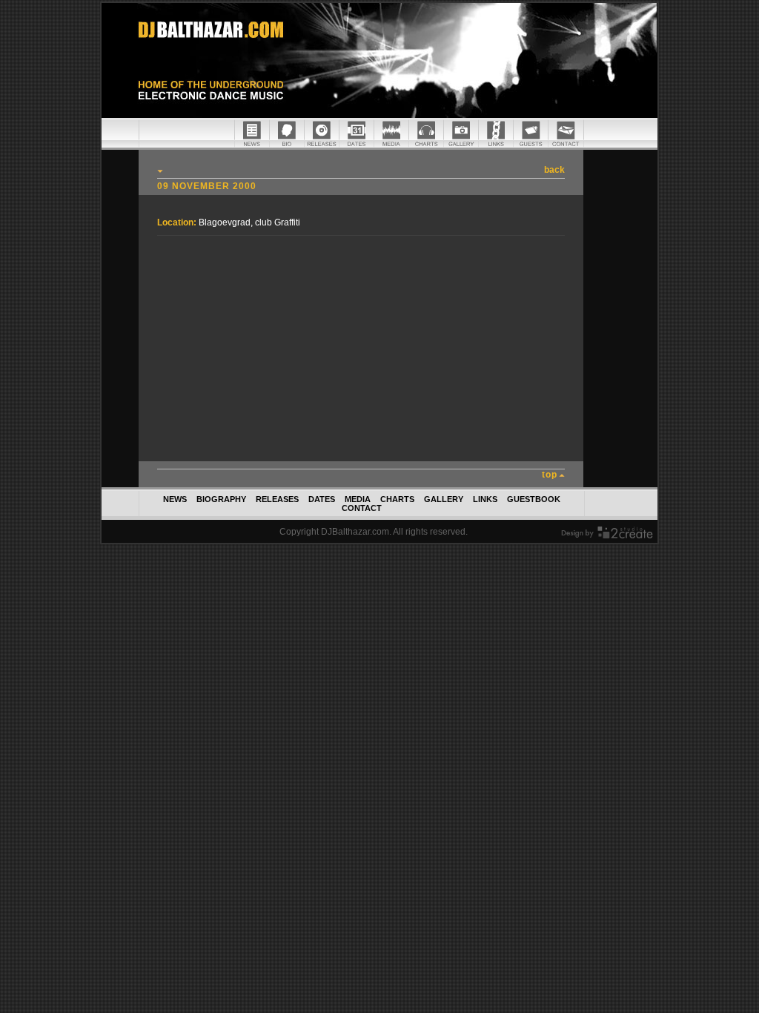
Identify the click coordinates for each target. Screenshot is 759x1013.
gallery (443, 499)
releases (277, 499)
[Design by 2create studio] (607, 535)
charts (397, 499)
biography (221, 499)
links (485, 499)
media (358, 499)
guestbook (533, 499)
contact (362, 508)
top (549, 474)
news (175, 499)
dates (321, 499)
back (554, 170)
